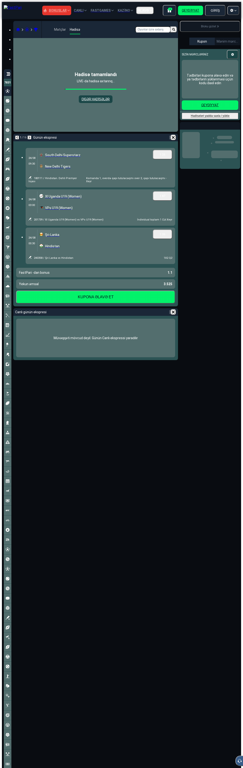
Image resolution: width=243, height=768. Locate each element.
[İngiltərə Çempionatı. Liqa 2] (36, 29)
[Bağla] (236, 129)
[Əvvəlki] (17, 137)
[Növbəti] (29, 137)
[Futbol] (27, 29)
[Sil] (173, 137)
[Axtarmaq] (173, 29)
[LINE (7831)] (18, 29)
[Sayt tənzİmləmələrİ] (233, 10)
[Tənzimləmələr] (232, 54)
